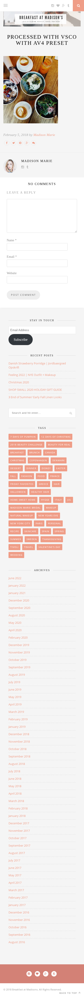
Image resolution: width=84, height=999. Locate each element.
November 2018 (19, 741)
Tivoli (14, 547)
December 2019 (19, 645)
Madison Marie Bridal (25, 507)
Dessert (15, 468)
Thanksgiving (51, 539)
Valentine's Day (49, 547)
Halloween (18, 491)
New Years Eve (48, 515)
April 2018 (15, 793)
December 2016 (19, 912)
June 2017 (15, 868)
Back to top (68, 992)
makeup (51, 507)
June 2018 (15, 779)
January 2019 (17, 727)
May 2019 (15, 697)
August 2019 (17, 675)
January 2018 (17, 816)
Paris (39, 523)
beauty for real (59, 444)
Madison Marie (44, 135)
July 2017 (14, 860)
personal (54, 523)
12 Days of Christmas (56, 436)
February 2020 (18, 637)
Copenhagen (38, 460)
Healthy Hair (40, 491)
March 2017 (16, 890)
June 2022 (15, 578)
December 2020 (19, 600)
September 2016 (19, 935)
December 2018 (19, 734)
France (55, 476)
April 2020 (15, 630)
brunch (34, 452)
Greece (43, 484)
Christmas (17, 460)
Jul (69, 499)
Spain (45, 531)
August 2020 (17, 615)
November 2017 (19, 831)
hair (57, 484)
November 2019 (19, 652)
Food (41, 476)
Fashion (26, 476)
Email (12, 256)
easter (60, 468)
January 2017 (17, 905)
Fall (13, 476)
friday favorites (21, 484)
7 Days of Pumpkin (23, 436)
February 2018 (18, 808)
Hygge (45, 499)
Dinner (31, 468)
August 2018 (17, 764)
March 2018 (16, 801)
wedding (16, 554)
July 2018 (14, 771)
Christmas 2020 (19, 382)
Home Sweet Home (23, 499)
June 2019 (15, 689)
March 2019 (16, 712)
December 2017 (19, 823)
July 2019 (14, 682)
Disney (46, 468)
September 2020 (19, 608)
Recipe (14, 531)
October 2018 (17, 749)
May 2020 (15, 623)
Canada (50, 452)
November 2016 (19, 920)
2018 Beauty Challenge (26, 444)
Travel (28, 547)
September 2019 (19, 667)
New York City (20, 523)
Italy (58, 499)
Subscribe (21, 339)
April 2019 (15, 704)
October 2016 (17, 927)
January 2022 (17, 585)
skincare (30, 531)
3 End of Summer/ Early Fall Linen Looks (35, 397)
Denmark (58, 460)
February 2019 (18, 719)
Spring (59, 531)
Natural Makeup (21, 515)
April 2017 (15, 883)
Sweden (31, 539)
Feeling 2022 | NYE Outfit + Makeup (32, 375)
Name (12, 240)
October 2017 (17, 838)
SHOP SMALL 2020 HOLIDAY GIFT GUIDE (35, 390)
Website (12, 273)
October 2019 (17, 660)
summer (15, 539)
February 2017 (18, 897)
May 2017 (15, 875)
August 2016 (17, 942)
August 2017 (17, 853)
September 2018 (19, 756)
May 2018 (15, 786)
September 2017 (19, 845)
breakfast (17, 452)
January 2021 (17, 593)
